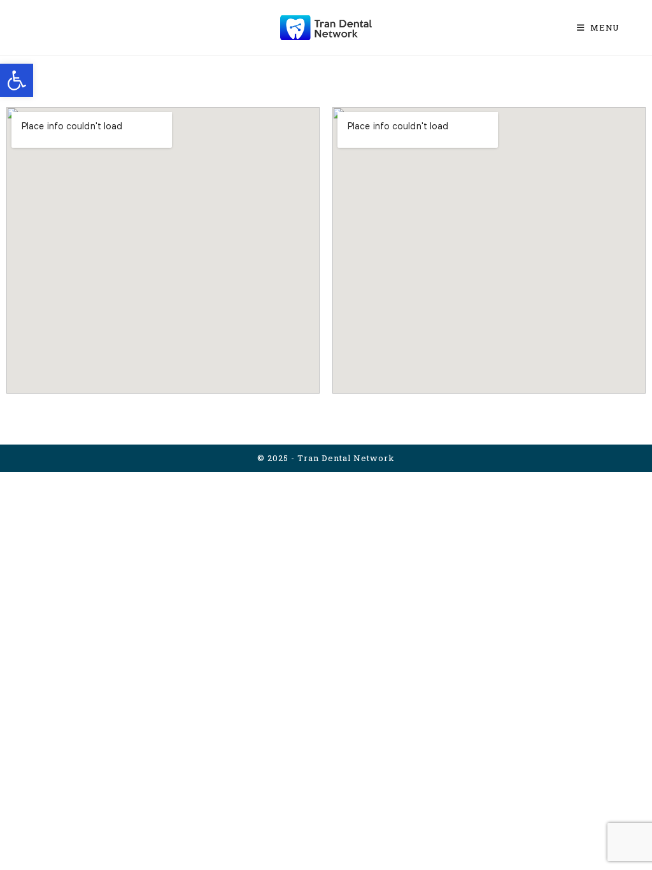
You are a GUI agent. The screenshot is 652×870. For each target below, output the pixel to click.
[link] (16, 80)
